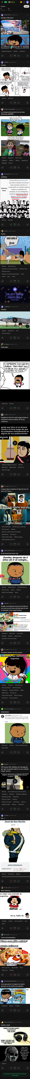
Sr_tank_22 (21, 467)
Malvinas (12, 794)
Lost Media (20, 633)
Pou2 (4, 923)
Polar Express (6, 529)
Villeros (19, 590)
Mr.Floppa (6, 344)
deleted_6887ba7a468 (9, 550)
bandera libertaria (7, 18)
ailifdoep (4, 177)
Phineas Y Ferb (23, 269)
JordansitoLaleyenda (9, 709)
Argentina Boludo (14, 690)
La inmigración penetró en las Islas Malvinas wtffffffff (13, 113)
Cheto (13, 590)
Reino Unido (19, 158)
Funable (10, 220)
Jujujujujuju (5, 712)
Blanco (18, 160)
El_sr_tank (6, 486)
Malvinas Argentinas (22, 794)
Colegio (18, 1006)
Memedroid (13, 467)
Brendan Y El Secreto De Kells (10, 638)
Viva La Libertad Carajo (21, 745)
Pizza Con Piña (6, 967)
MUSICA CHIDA (6, 804)
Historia (15, 799)
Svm (23, 274)
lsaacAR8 (6, 603)
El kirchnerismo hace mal (9, 553)
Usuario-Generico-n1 (9, 1022)
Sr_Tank (6, 414)
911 (18, 330)
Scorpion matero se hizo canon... (12, 652)
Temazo (14, 804)
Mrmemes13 (7, 174)
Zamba (16, 51)
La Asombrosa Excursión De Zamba (17, 791)
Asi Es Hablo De (14, 698)
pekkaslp (6, 764)
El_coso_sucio (7, 887)
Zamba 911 (11, 330)
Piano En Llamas (6, 799)
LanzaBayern (7, 306)
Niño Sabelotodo (7, 526)
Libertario (22, 51)
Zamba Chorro (12, 266)
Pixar (22, 967)
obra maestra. (6, 890)
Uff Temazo (16, 802)
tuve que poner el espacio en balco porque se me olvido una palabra (13, 985)
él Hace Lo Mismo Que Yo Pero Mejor (12, 531)
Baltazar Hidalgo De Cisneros (9, 464)
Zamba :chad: (5, 1025)
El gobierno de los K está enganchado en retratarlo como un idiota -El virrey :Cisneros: (14, 419)
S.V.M (4, 276)
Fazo (14, 276)
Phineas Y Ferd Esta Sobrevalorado (11, 274)
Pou (26, 921)
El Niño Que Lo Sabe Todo (19, 526)
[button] (24, 2)
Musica (24, 802)
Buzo (17, 592)
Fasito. (3, 234)
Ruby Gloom (18, 636)
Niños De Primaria (7, 802)
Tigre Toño (5, 970)
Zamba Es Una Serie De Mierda (10, 269)
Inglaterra (5, 160)
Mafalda (4, 921)
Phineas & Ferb (6, 271)
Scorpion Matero (7, 687)
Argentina (11, 158)
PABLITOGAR (7, 15)
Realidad (5, 163)
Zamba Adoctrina (22, 587)
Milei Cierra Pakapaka (8, 592)
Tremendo (5, 698)
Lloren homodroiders (8, 937)
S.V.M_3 (6, 231)
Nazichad (11, 98)
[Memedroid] (5, 2)
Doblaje (4, 636)
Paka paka (4, 347)
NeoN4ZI (6, 62)
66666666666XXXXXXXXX (10, 981)
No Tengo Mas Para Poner (9, 539)
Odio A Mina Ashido (7, 537)
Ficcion (11, 163)
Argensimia (25, 160)
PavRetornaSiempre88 (9, 109)
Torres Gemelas (6, 333)
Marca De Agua (6, 470)
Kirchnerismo (6, 590)
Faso (9, 276)
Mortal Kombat (17, 687)
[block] (28, 15)
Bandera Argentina (7, 51)
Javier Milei (5, 747)
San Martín (11, 874)
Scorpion (11, 685)
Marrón (12, 160)
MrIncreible (6, 934)
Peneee (4, 874)
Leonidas (6, 815)
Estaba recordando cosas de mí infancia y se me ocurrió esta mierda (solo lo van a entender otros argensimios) (14, 608)
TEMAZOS (21, 804)
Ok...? (3, 818)
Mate (22, 690)
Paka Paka (5, 403)
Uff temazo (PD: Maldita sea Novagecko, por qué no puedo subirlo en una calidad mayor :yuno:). (14, 769)
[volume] (27, 326)
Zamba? (3, 309)
